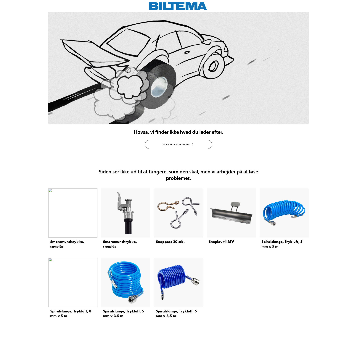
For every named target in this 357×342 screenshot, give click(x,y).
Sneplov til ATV (221, 241)
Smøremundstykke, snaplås (67, 244)
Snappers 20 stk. (170, 241)
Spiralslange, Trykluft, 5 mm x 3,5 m (123, 313)
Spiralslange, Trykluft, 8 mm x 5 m (282, 244)
